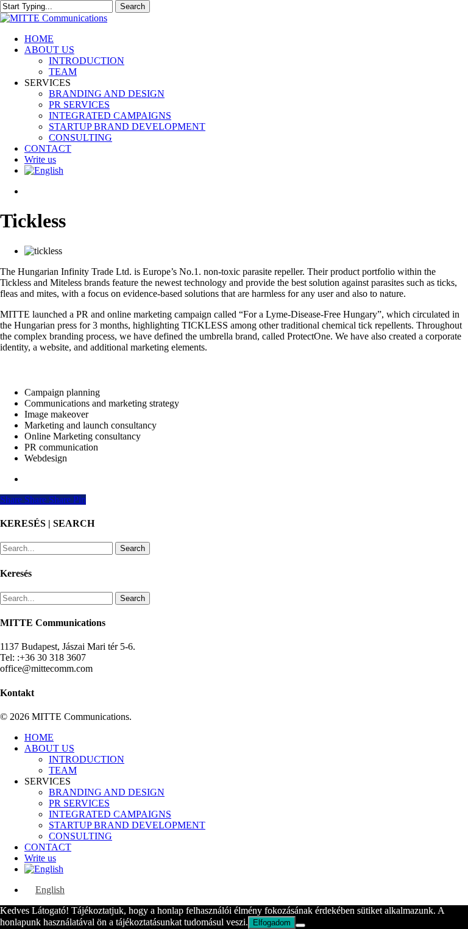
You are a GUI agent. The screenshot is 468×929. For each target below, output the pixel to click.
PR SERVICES (79, 803)
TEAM (63, 770)
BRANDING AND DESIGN (107, 792)
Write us (40, 858)
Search (132, 6)
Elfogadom (272, 922)
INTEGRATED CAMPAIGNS (110, 814)
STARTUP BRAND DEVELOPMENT (127, 825)
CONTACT (47, 847)
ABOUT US (49, 748)
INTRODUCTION (86, 759)
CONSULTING (80, 836)
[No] (300, 925)
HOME (39, 737)
